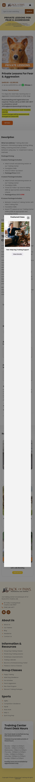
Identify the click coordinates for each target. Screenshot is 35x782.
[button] (28, 218)
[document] (17, 391)
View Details (17, 254)
